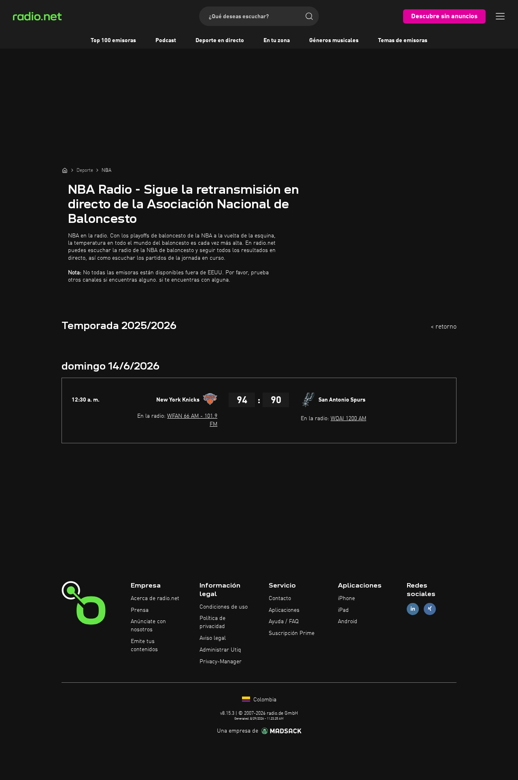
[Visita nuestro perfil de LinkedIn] (413, 609)
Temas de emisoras (402, 40)
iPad (343, 610)
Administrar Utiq (220, 650)
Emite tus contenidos (144, 645)
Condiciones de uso (224, 607)
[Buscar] (309, 16)
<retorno (443, 327)
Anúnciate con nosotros (148, 626)
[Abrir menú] (500, 16)
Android (347, 621)
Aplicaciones (284, 610)
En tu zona (276, 40)
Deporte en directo (219, 40)
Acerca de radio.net (155, 598)
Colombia (264, 700)
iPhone (346, 598)
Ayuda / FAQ (284, 621)
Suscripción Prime (291, 633)
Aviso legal (213, 638)
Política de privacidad (212, 622)
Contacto (280, 598)
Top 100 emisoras (113, 40)
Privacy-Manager (221, 662)
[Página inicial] (65, 170)
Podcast (165, 40)
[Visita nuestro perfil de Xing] (430, 609)
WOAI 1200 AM (348, 418)
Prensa (140, 610)
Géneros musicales (334, 40)
